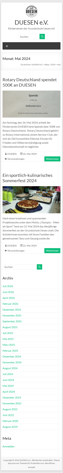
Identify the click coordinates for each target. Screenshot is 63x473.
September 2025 (12, 321)
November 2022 (12, 403)
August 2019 (10, 426)
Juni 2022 (8, 415)
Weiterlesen (52, 158)
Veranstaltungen (16, 158)
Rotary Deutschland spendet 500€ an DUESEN (30, 82)
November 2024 (12, 362)
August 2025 (10, 327)
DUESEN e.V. (31, 22)
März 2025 (9, 344)
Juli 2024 (8, 374)
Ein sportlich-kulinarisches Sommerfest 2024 (27, 177)
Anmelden (8, 446)
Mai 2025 (8, 338)
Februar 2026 (10, 303)
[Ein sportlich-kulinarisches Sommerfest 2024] (32, 187)
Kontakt (31, 467)
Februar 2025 (10, 350)
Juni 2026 (8, 292)
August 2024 (10, 368)
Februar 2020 (10, 420)
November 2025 (12, 315)
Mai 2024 (8, 385)
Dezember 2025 (12, 309)
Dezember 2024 (12, 356)
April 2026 (9, 297)
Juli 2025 (8, 333)
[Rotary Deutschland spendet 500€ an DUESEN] (32, 92)
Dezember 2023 (12, 397)
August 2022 (10, 409)
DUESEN (12, 153)
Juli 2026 (8, 286)
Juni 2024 (8, 379)
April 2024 (9, 391)
